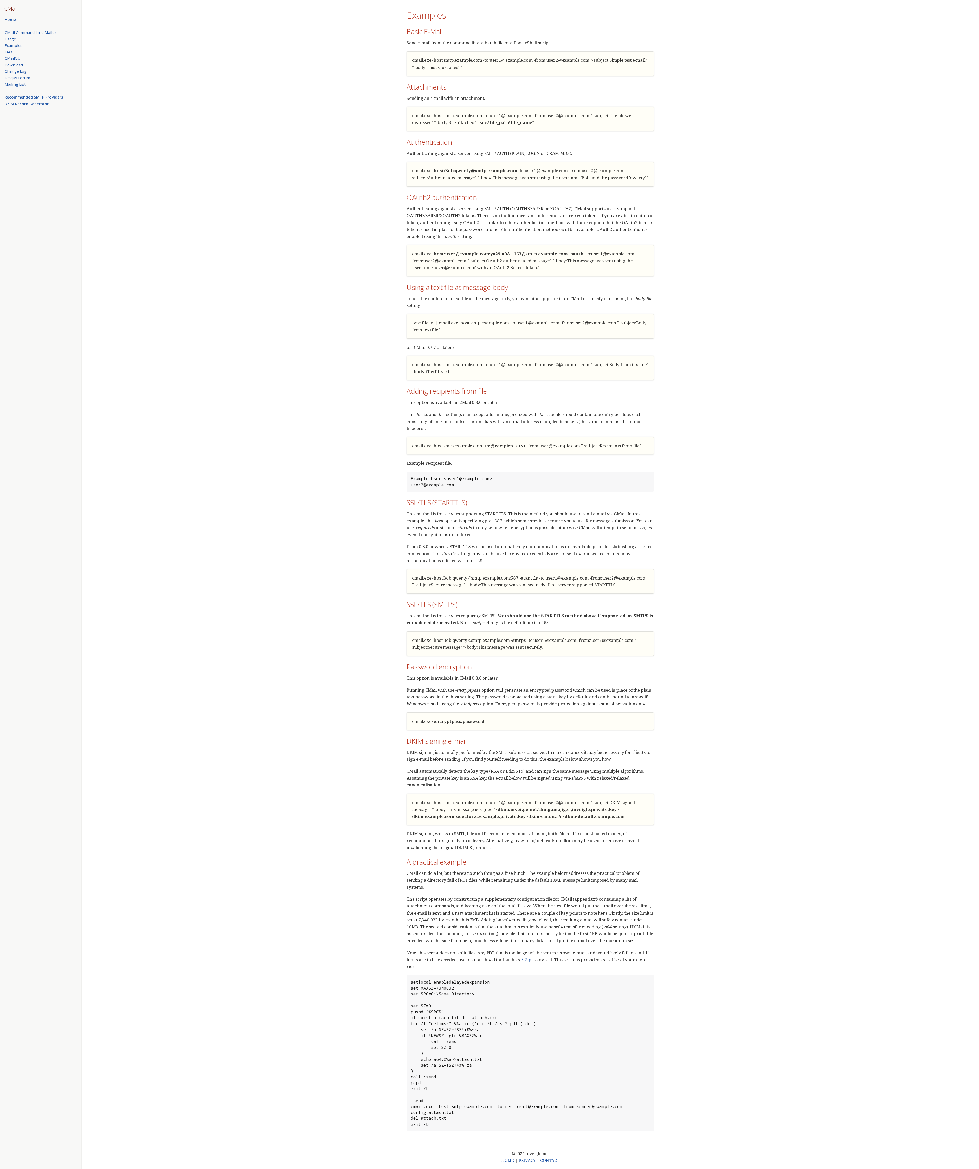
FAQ (8, 51)
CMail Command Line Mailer (30, 32)
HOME (507, 1160)
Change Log (16, 71)
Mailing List (15, 84)
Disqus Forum (17, 77)
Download (14, 64)
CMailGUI (13, 58)
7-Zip (526, 960)
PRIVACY (527, 1160)
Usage (10, 38)
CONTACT (549, 1160)
